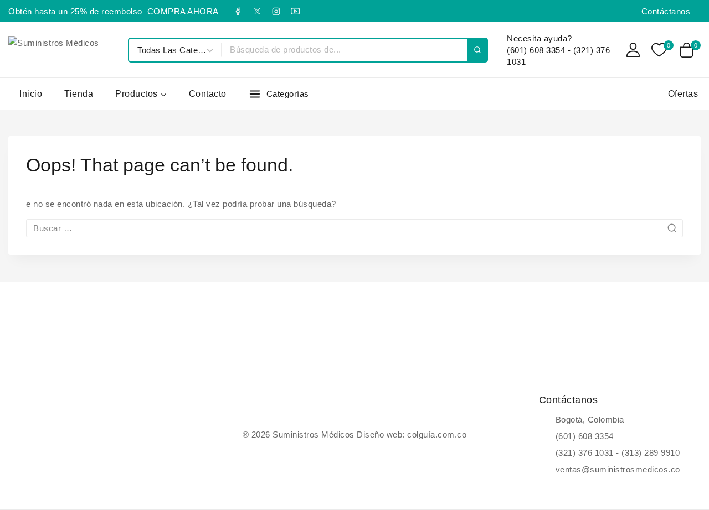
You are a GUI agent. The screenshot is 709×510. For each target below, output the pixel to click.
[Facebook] (238, 11)
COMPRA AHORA (183, 11)
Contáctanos (666, 11)
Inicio (30, 93)
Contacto (208, 93)
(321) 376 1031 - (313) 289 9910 (618, 452)
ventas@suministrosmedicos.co (618, 469)
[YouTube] (295, 11)
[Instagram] (276, 11)
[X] (257, 11)
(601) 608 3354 (585, 436)
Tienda (78, 93)
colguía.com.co (436, 434)
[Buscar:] (354, 228)
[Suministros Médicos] (62, 50)
